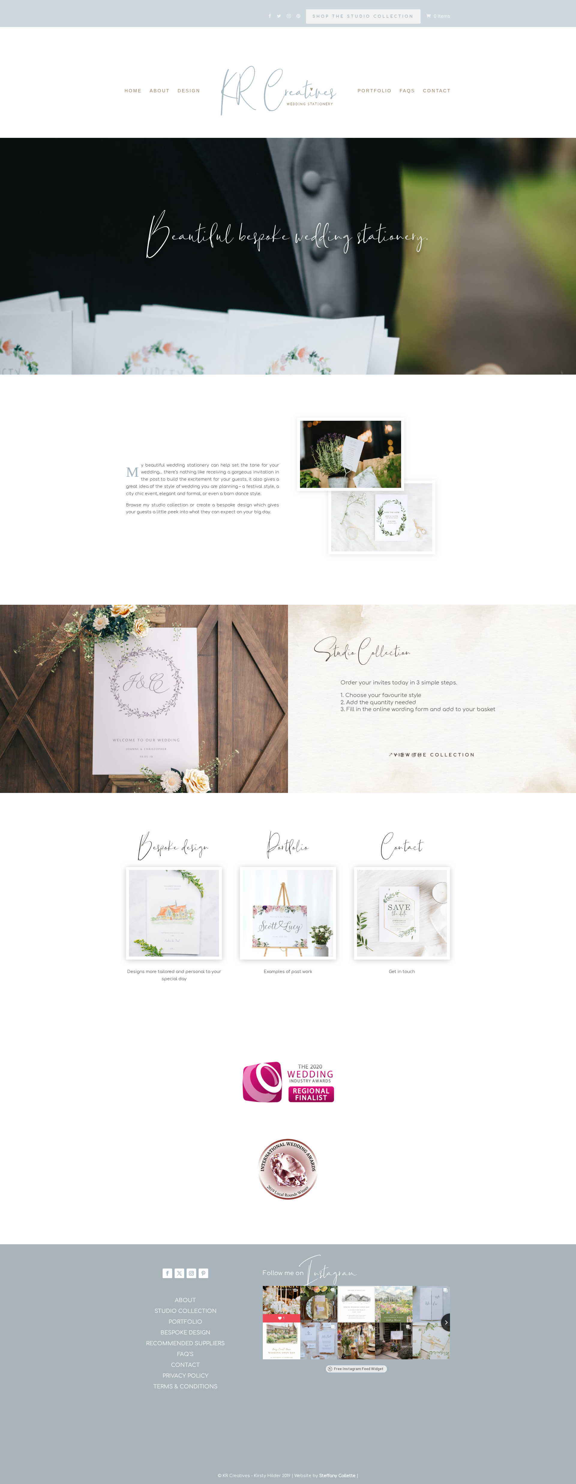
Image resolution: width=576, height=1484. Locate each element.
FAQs (407, 91)
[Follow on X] (179, 1273)
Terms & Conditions (185, 1387)
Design (189, 91)
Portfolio (375, 91)
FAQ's (185, 1354)
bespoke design (185, 1333)
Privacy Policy (185, 1376)
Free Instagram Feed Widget (358, 1369)
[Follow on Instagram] (191, 1273)
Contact (437, 91)
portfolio (185, 1322)
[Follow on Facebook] (167, 1273)
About (160, 91)
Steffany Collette (337, 1476)
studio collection (185, 1311)
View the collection (435, 755)
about (185, 1300)
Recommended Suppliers (185, 1343)
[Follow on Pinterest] (203, 1273)
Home (133, 91)
